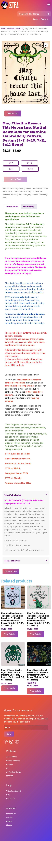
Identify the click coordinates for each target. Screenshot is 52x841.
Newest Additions (13, 761)
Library (9, 825)
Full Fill (20, 29)
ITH (7, 768)
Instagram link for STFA (16, 473)
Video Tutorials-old (13, 791)
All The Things (11, 757)
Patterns (12, 29)
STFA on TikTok (12, 468)
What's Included (12, 494)
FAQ (8, 795)
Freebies (9, 776)
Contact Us (10, 799)
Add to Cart (15, 179)
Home (4, 29)
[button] (49, 4)
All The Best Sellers (13, 772)
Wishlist (9, 818)
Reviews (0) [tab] (28, 206)
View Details (9, 634)
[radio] (11, 163)
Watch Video (11, 571)
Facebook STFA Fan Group (18, 463)
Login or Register (40, 19)
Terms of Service (12, 560)
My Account (11, 814)
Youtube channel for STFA (18, 483)
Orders (9, 821)
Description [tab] (12, 206)
